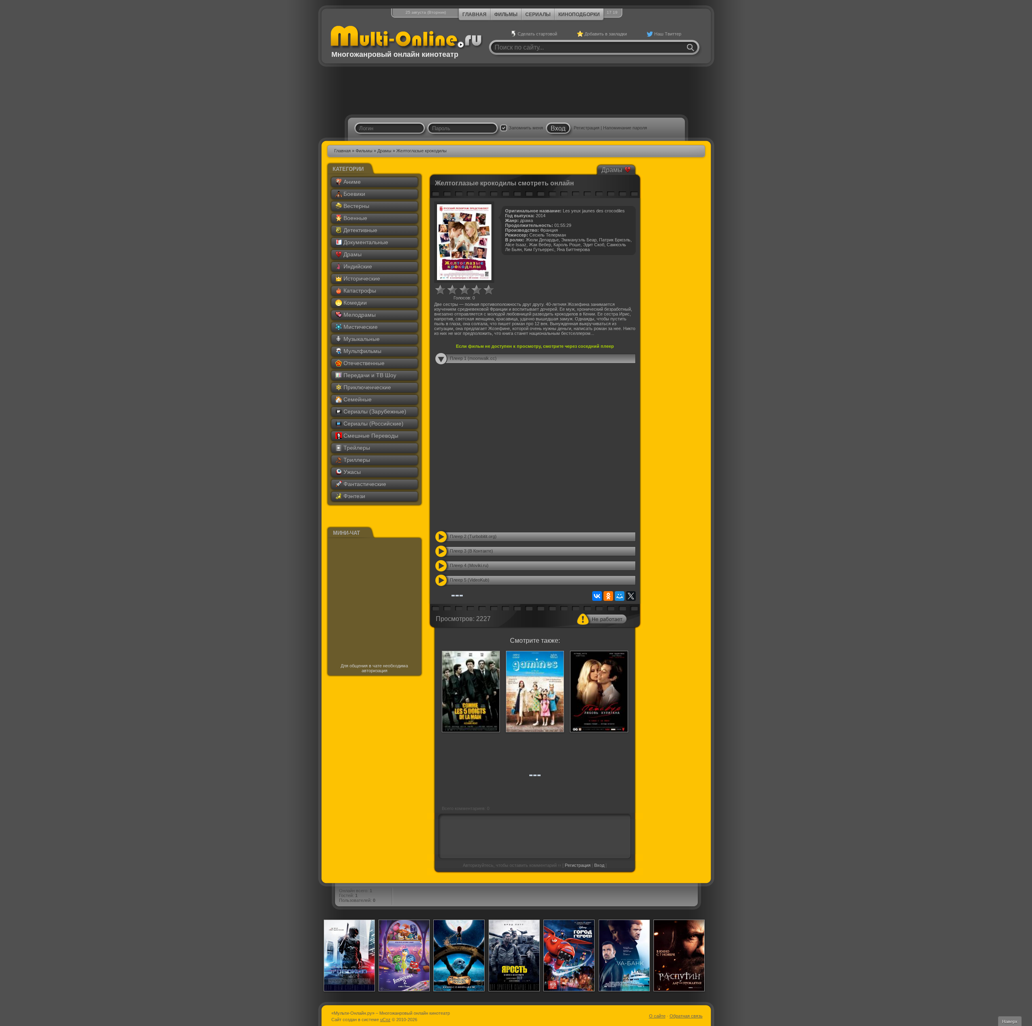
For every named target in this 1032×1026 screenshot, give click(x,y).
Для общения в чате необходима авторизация (374, 668)
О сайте (657, 1016)
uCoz (385, 1019)
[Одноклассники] (608, 596)
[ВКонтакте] (597, 596)
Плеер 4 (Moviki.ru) (469, 565)
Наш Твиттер (667, 33)
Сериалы (538, 14)
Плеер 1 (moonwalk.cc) (473, 358)
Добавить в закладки (606, 33)
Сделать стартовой (537, 33)
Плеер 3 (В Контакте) (471, 550)
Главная (474, 14)
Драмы (384, 150)
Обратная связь (686, 1016)
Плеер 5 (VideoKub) (469, 579)
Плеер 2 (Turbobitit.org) (473, 536)
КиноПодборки (579, 14)
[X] (631, 596)
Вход (599, 865)
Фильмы (506, 14)
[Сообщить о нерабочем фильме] (602, 619)
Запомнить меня (526, 127)
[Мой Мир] (619, 596)
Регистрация (586, 127)
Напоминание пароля (625, 127)
